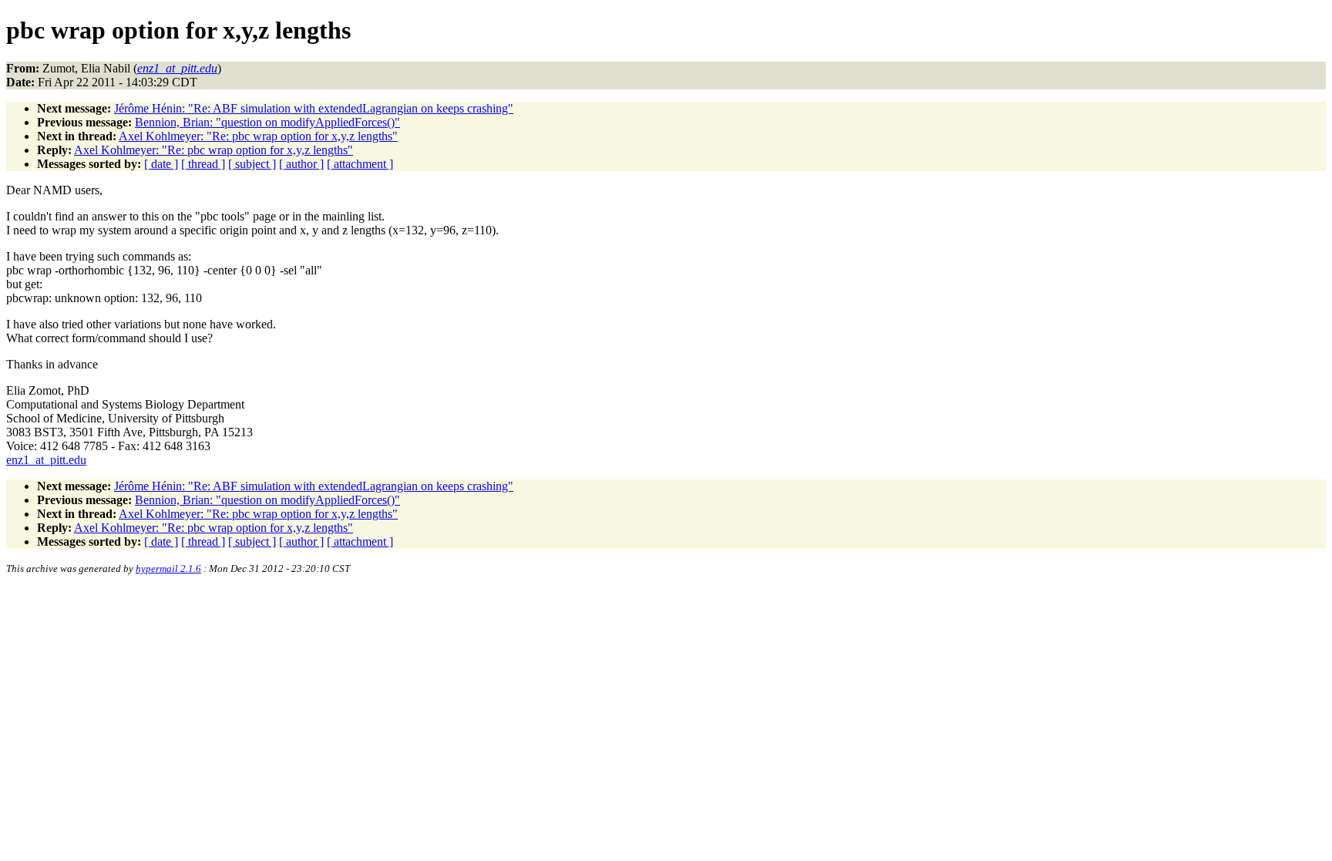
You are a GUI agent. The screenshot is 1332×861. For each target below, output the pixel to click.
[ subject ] (252, 163)
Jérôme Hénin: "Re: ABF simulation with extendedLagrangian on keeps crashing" (313, 108)
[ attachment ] (360, 163)
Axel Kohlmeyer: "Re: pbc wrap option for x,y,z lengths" (258, 136)
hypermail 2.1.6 (168, 568)
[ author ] (301, 163)
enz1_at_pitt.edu (46, 459)
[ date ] (161, 163)
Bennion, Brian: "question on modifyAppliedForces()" (267, 122)
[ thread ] (203, 163)
